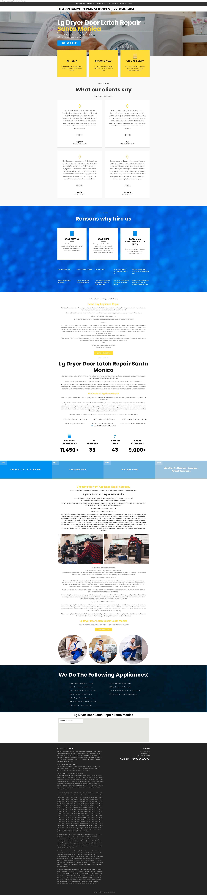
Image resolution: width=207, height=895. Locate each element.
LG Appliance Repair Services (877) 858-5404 (95, 9)
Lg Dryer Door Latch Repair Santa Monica (103, 367)
